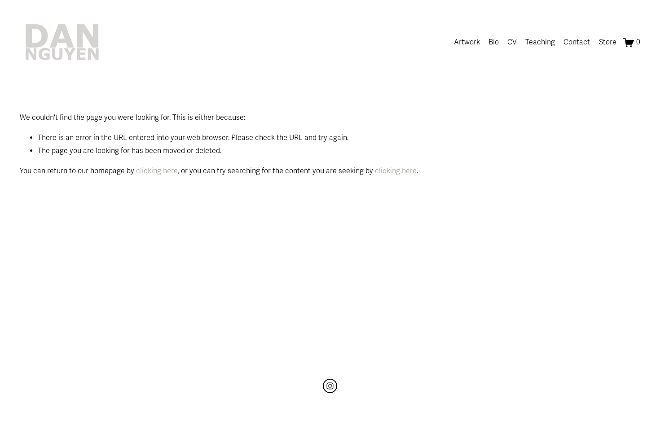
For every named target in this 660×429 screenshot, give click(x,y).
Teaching (540, 42)
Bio (493, 42)
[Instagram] (330, 386)
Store (607, 42)
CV (512, 42)
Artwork (467, 42)
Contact (576, 42)
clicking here (157, 170)
